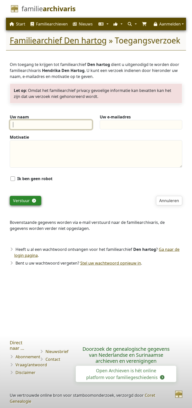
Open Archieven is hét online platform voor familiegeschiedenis (122, 374)
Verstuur (22, 200)
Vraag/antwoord (31, 365)
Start (20, 24)
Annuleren (169, 200)
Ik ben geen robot (34, 178)
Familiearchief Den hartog (58, 40)
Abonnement (28, 357)
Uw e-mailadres (115, 117)
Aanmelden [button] (170, 24)
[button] (102, 24)
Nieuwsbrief (57, 351)
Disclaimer (26, 372)
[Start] (178, 394)
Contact (53, 359)
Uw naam (19, 117)
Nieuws (86, 24)
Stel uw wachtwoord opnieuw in (110, 263)
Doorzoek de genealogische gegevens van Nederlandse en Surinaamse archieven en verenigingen (126, 355)
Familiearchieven (52, 24)
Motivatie (19, 137)
